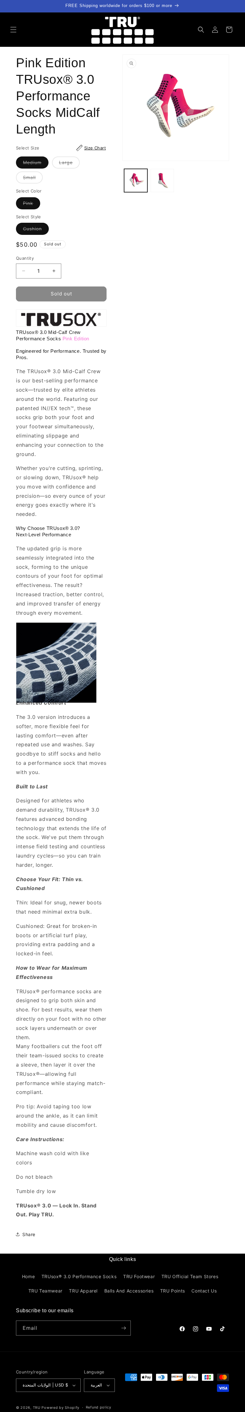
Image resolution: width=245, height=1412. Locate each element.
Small (33, 179)
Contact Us (204, 1290)
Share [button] (28, 1234)
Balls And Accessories (129, 1290)
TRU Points (172, 1290)
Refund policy (98, 1407)
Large (69, 164)
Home (28, 1276)
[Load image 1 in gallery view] (135, 180)
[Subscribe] (123, 1328)
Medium (35, 164)
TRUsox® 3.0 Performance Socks (78, 1276)
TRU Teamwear (45, 1290)
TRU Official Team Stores (189, 1276)
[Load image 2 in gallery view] (162, 180)
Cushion (36, 230)
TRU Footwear (139, 1276)
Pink (31, 204)
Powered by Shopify (60, 1407)
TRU (37, 1407)
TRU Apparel (83, 1290)
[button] (13, 30)
